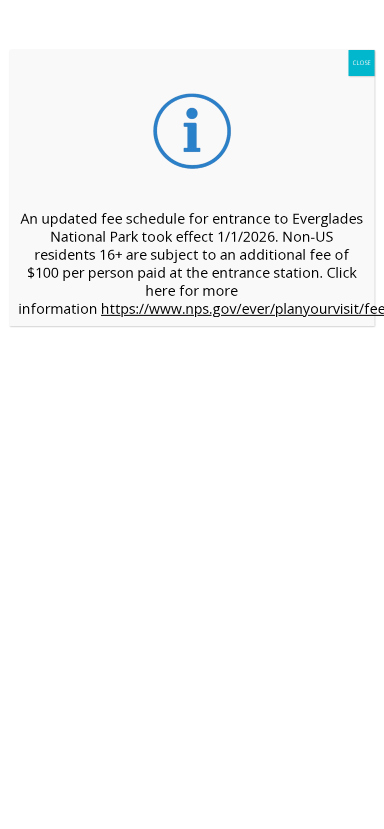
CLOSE (361, 63)
